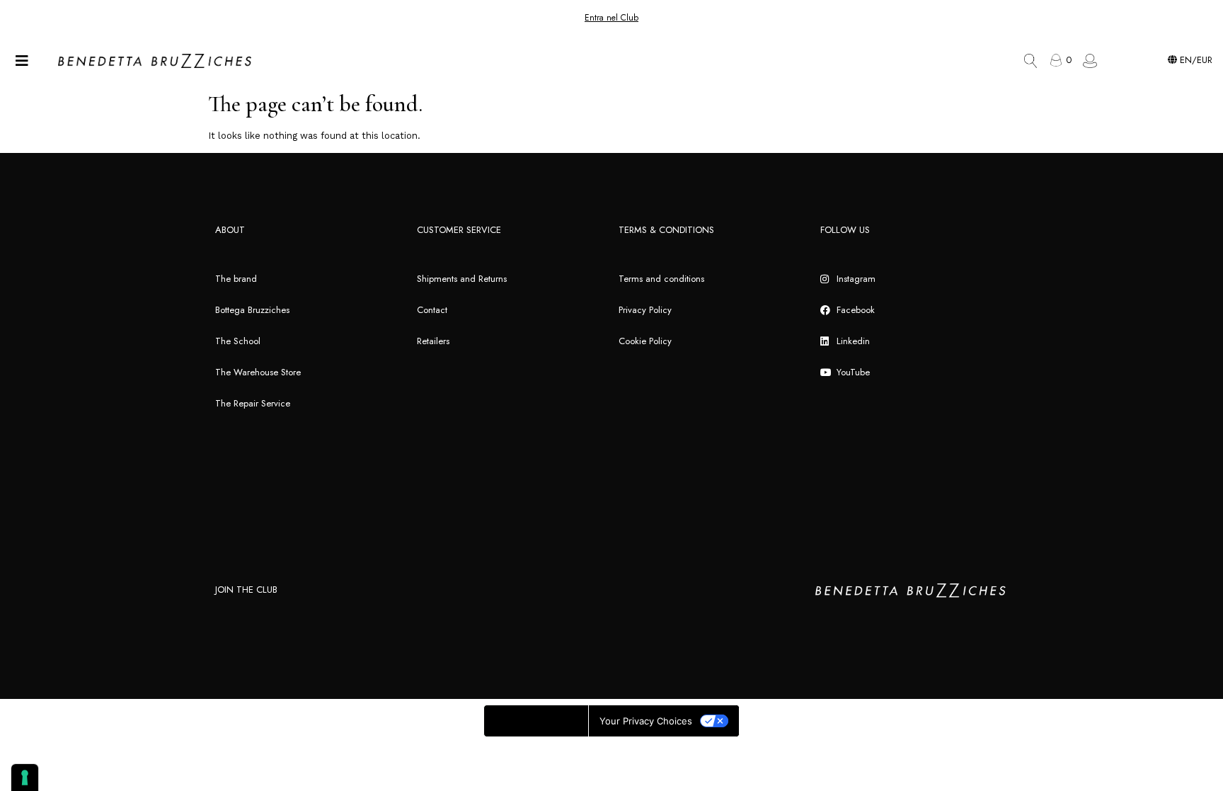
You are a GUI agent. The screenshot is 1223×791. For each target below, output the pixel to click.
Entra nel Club (611, 17)
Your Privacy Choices (645, 721)
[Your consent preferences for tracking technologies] (24, 777)
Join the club (246, 589)
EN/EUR (1194, 60)
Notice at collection (536, 721)
